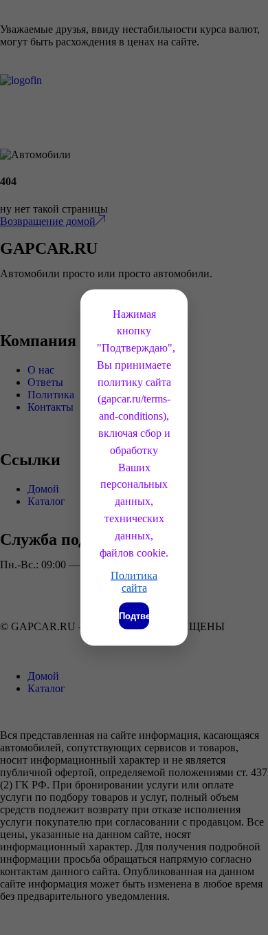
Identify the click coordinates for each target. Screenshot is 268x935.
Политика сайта (134, 582)
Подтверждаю (133, 616)
